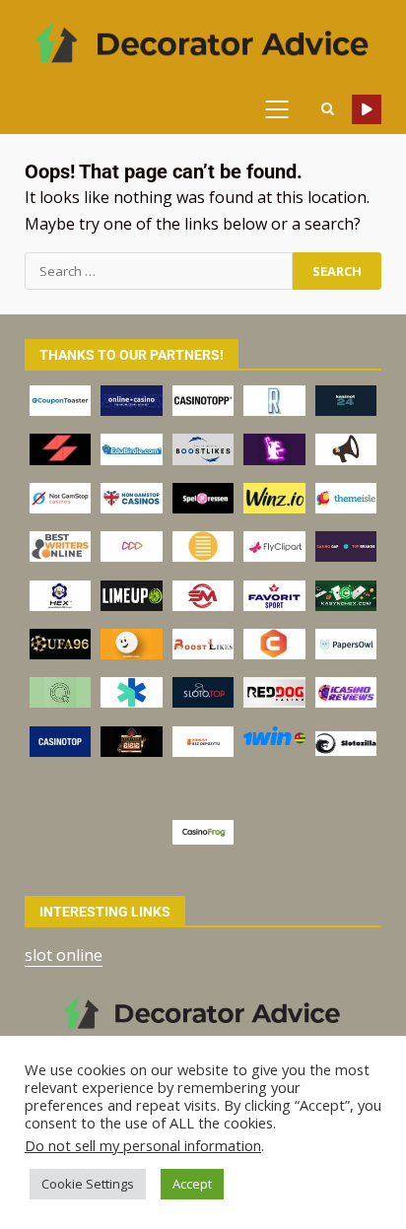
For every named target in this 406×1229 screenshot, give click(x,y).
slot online (63, 955)
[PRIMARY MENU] (284, 109)
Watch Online (366, 109)
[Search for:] (159, 271)
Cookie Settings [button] (87, 1184)
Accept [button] (192, 1184)
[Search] (327, 109)
